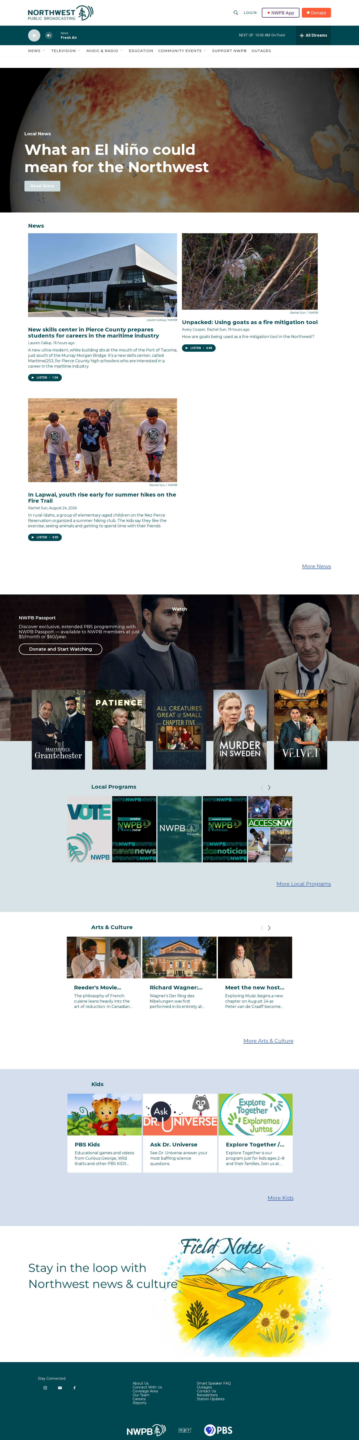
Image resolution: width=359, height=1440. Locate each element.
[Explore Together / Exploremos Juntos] (256, 1114)
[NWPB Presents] (180, 829)
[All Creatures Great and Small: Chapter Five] (179, 730)
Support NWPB (229, 51)
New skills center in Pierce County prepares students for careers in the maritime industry (93, 332)
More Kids (281, 1198)
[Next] (269, 788)
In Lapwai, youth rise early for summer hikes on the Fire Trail (102, 497)
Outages (261, 51)
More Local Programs (303, 884)
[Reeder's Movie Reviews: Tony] (104, 957)
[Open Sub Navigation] (44, 51)
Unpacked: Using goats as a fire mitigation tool (250, 322)
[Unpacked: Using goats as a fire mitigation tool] (250, 271)
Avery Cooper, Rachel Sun (204, 329)
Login (250, 13)
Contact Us (206, 1391)
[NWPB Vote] (89, 829)
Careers (139, 1399)
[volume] (49, 35)
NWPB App (282, 13)
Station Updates (210, 1399)
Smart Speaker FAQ (214, 1384)
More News (316, 566)
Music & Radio (102, 51)
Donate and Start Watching (60, 649)
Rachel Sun (37, 508)
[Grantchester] (58, 730)
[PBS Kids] (104, 1114)
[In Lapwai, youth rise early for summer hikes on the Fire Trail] (102, 440)
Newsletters (207, 1395)
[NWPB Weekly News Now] (134, 829)
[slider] (56, 35)
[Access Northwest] (270, 829)
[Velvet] (300, 730)
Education (141, 51)
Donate (318, 12)
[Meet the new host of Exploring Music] (255, 957)
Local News (37, 134)
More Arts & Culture (268, 1041)
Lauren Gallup (40, 343)
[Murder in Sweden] (240, 730)
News (34, 51)
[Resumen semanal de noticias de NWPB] (225, 829)
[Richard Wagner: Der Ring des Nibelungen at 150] (179, 957)
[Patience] (119, 730)
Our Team (141, 1395)
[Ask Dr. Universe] (180, 1114)
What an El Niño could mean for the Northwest (116, 158)
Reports (139, 1403)
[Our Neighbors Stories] (315, 829)
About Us (140, 1384)
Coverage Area (145, 1391)
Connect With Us (147, 1387)
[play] (34, 35)
